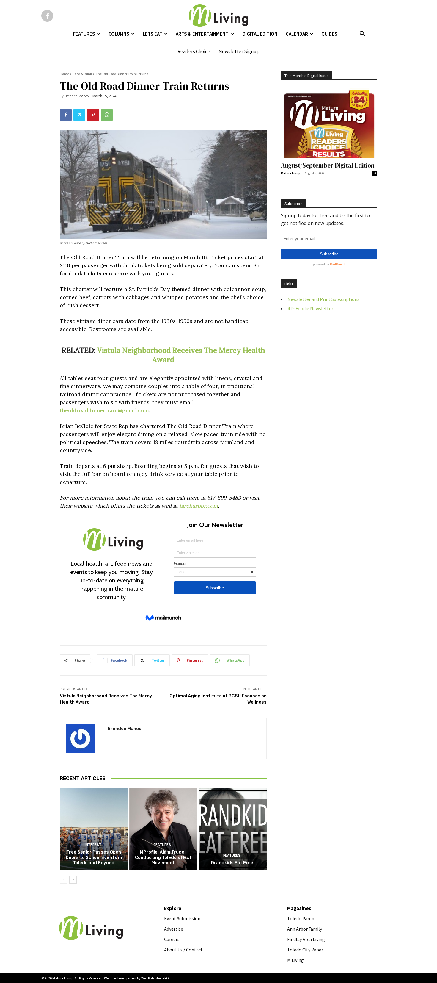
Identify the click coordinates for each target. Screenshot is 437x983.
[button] (362, 34)
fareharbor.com (198, 505)
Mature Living (291, 173)
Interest (93, 844)
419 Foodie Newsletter (310, 308)
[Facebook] (47, 16)
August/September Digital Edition (328, 165)
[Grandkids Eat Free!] (233, 829)
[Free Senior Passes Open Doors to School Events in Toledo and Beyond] (94, 829)
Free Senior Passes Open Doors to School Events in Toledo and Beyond (94, 857)
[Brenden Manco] (84, 738)
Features (162, 844)
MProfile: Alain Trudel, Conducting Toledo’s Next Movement (163, 857)
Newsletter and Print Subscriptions (323, 299)
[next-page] (73, 880)
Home (64, 73)
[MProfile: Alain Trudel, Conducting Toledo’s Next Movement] (163, 829)
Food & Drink (82, 73)
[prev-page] (63, 880)
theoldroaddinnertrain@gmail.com (104, 410)
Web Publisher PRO (155, 978)
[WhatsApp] (107, 115)
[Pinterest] (93, 115)
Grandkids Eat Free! (232, 862)
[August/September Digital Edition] (329, 123)
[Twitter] (79, 115)
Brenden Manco (77, 96)
